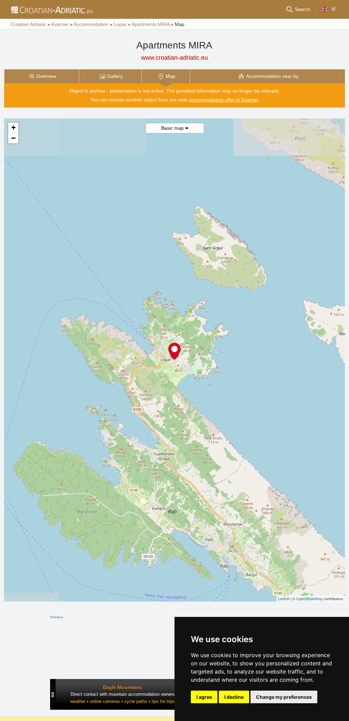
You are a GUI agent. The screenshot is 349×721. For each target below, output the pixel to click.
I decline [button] (234, 697)
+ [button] (13, 127)
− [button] (13, 138)
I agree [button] (204, 697)
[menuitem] (41, 76)
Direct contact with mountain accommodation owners (123, 694)
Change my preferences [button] (284, 697)
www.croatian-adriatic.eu (174, 57)
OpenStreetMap (309, 598)
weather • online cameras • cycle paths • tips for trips (122, 701)
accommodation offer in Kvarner (223, 99)
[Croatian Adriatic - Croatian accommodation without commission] (51, 9)
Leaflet (283, 598)
